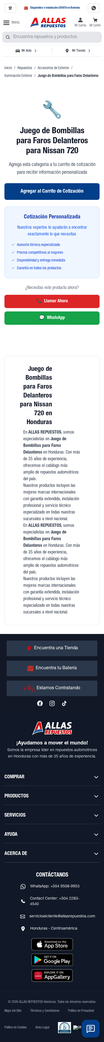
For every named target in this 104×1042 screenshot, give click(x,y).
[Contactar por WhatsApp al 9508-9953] (94, 8)
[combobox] (52, 37)
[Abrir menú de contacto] (91, 1029)
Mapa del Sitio (12, 1011)
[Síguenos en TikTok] (64, 703)
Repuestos (24, 68)
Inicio (8, 68)
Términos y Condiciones (44, 1011)
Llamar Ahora (52, 301)
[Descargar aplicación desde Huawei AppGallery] (52, 975)
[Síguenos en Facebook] (40, 703)
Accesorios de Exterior (53, 68)
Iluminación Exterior (18, 76)
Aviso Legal (42, 1027)
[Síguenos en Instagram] (52, 703)
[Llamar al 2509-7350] (10, 8)
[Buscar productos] (8, 37)
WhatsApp (52, 318)
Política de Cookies (15, 1027)
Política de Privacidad (81, 1011)
